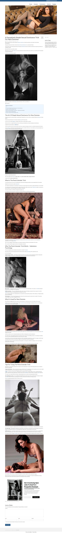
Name (6, 518)
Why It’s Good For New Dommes (11, 111)
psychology (28, 251)
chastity (38, 288)
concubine (16, 433)
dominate (23, 46)
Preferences (34, 187)
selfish (16, 124)
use (23, 189)
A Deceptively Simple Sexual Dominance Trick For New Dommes (12, 501)
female (22, 42)
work (42, 331)
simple (14, 50)
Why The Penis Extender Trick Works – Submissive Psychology (15, 110)
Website (33, 518)
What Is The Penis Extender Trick (11, 109)
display (15, 101)
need (13, 176)
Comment (6, 508)
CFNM (6, 371)
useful (7, 376)
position (14, 240)
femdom (18, 42)
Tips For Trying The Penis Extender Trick (12, 112)
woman (6, 303)
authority (26, 372)
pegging (13, 121)
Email (19, 518)
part (21, 119)
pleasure (39, 117)
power (39, 372)
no (15, 429)
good (10, 53)
